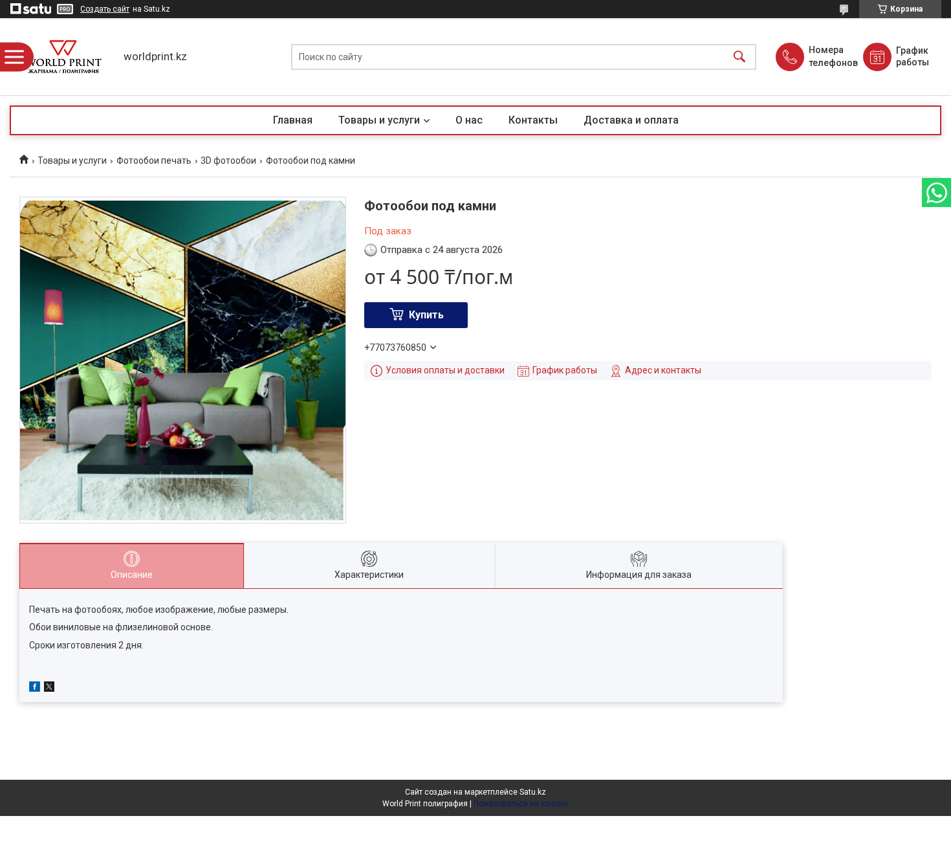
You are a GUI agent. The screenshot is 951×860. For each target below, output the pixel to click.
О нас (469, 120)
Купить (426, 315)
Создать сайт (104, 9)
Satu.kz (532, 792)
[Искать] (739, 57)
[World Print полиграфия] (63, 57)
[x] (49, 688)
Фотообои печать (153, 160)
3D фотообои (228, 160)
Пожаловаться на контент (521, 803)
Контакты (533, 120)
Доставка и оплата (631, 120)
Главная (292, 120)
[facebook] (34, 688)
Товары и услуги (379, 120)
